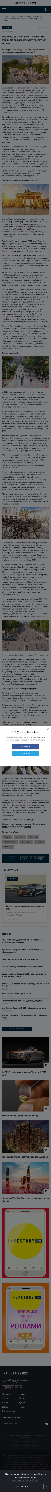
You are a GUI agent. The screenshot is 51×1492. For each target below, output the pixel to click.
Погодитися (22, 1487)
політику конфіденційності (25, 1480)
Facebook (25, 747)
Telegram (25, 754)
